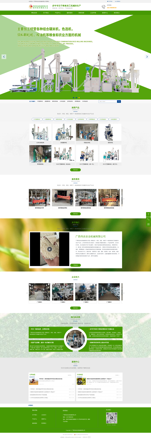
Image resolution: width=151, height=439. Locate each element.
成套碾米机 (47, 101)
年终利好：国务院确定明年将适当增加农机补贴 (50, 378)
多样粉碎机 (70, 101)
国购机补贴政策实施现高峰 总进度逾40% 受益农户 (42, 392)
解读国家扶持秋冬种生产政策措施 (38, 394)
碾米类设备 (55, 101)
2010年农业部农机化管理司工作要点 (39, 397)
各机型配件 (114, 119)
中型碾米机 (40, 101)
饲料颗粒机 (77, 101)
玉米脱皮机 (85, 101)
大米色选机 (62, 101)
